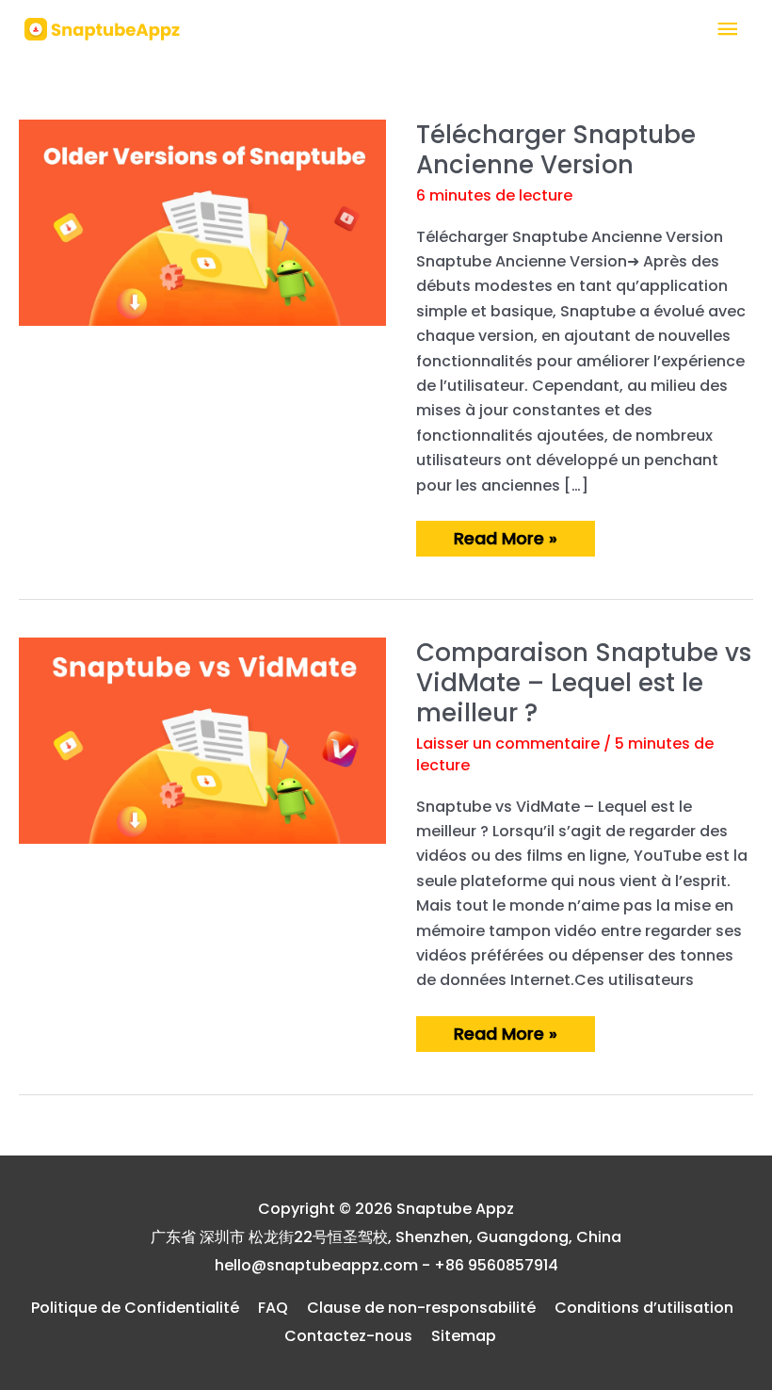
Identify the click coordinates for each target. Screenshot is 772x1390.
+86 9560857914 (496, 1265)
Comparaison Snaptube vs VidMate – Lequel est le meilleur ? (583, 683)
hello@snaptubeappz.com (316, 1265)
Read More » (505, 541)
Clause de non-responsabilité (421, 1307)
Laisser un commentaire (508, 743)
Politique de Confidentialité (135, 1307)
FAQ (273, 1307)
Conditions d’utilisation (644, 1307)
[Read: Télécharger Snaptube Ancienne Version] (202, 222)
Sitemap (463, 1336)
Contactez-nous (348, 1336)
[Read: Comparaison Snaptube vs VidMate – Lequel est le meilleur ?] (202, 740)
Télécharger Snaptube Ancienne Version (556, 150)
